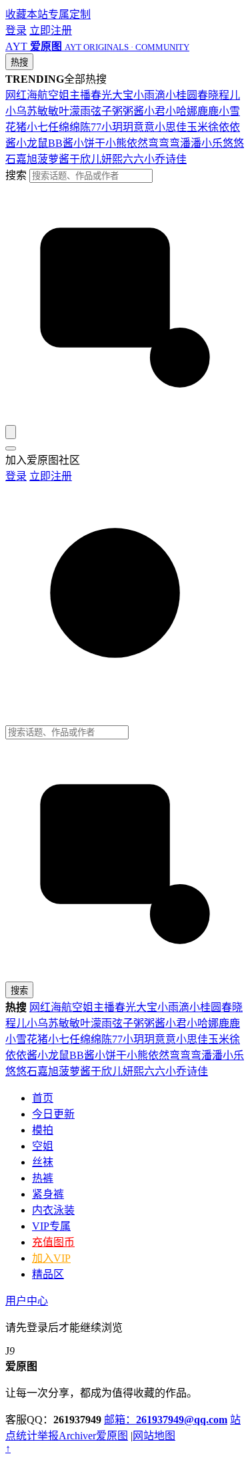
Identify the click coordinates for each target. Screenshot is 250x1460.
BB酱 (60, 143)
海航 (37, 95)
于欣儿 (85, 159)
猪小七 (32, 127)
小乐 (212, 143)
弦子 (101, 111)
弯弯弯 (164, 143)
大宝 (122, 95)
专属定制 (69, 14)
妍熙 (112, 159)
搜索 (16, 175)
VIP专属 (51, 1226)
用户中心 (26, 1301)
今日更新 (53, 1114)
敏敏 (48, 111)
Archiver (77, 1435)
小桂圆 (181, 95)
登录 (16, 30)
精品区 (48, 1274)
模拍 (42, 1130)
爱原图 (112, 1435)
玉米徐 (203, 127)
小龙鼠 (32, 143)
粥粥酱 (128, 111)
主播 (80, 95)
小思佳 (171, 127)
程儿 (229, 95)
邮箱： (165, 1419)
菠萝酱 (53, 159)
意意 (144, 127)
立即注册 (50, 30)
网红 (16, 95)
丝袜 (42, 1162)
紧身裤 (48, 1194)
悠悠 (233, 143)
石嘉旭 (21, 159)
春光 (101, 95)
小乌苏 (21, 111)
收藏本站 (26, 14)
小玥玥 (117, 127)
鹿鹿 (208, 111)
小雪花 (21, 1039)
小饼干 (89, 143)
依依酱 (21, 1055)
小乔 (154, 159)
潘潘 (190, 143)
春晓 (208, 95)
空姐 (58, 95)
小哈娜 (181, 111)
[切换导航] (10, 448)
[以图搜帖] (125, 418)
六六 (133, 159)
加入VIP (51, 1258)
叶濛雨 (75, 111)
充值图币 (53, 1242)
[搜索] (10, 432)
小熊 (116, 143)
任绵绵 (64, 127)
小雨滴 (149, 95)
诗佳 (176, 159)
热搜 (19, 62)
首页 (42, 1098)
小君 (154, 111)
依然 (137, 143)
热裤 (42, 1178)
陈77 (90, 127)
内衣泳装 (53, 1210)
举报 (48, 1435)
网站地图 (154, 1435)
